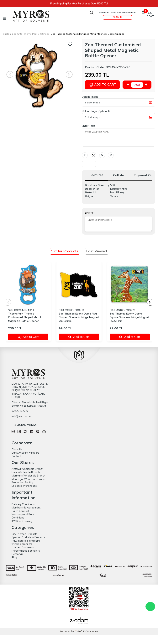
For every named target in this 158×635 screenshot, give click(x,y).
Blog (14, 557)
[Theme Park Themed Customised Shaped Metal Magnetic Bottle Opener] (28, 284)
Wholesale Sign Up (123, 12)
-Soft (79, 631)
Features (96, 175)
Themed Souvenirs (23, 547)
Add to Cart (105, 84)
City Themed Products (24, 533)
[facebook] (19, 432)
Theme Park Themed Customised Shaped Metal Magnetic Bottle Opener (24, 317)
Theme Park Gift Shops (37, 33)
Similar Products (64, 251)
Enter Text (88, 125)
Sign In (117, 17)
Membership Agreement (26, 507)
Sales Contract (20, 511)
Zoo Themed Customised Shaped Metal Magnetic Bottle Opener (87, 33)
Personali (17, 553)
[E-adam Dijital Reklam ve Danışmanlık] (79, 621)
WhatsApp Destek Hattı (150, 606)
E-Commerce (90, 631)
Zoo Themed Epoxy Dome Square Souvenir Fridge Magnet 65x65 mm (129, 317)
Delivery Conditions (23, 504)
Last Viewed (96, 251)
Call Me (118, 175)
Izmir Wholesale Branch (26, 472)
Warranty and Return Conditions (24, 516)
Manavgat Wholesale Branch (29, 479)
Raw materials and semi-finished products (26, 542)
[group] (39, 75)
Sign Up (104, 12)
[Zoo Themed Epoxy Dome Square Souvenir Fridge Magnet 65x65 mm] (130, 284)
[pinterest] (37, 432)
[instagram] (13, 432)
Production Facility (22, 482)
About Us (17, 449)
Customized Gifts (12, 33)
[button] (150, 302)
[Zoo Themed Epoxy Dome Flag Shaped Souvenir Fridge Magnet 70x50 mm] (79, 284)
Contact (16, 456)
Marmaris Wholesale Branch (28, 475)
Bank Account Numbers (25, 452)
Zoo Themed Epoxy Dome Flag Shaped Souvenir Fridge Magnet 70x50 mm (79, 317)
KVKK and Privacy (22, 521)
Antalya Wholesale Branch (28, 468)
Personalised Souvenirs (26, 550)
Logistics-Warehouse (24, 485)
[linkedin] (31, 432)
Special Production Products (28, 537)
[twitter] (25, 432)
